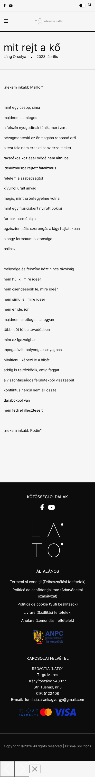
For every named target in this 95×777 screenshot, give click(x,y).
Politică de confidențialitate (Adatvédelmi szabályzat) (47, 592)
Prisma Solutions (78, 746)
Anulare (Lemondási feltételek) (47, 620)
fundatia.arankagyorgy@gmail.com (54, 699)
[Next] (22, 769)
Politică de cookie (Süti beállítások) (48, 604)
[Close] (34, 769)
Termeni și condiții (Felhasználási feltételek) (48, 581)
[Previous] (7, 769)
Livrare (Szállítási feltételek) (48, 612)
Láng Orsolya (15, 56)
